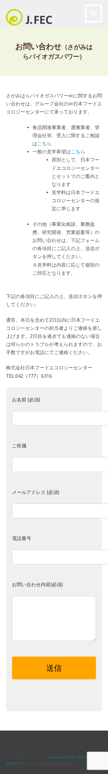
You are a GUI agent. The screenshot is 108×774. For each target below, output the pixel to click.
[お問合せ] (29, 24)
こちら (44, 143)
